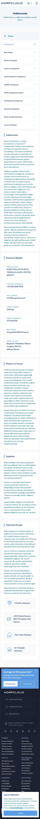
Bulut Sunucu (5, 763)
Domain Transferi (7, 743)
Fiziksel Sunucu (6, 769)
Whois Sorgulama (7, 749)
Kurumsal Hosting (26, 743)
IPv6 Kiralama (25, 770)
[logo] (12, 3)
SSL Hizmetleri (25, 783)
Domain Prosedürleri (8, 754)
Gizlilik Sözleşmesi (11, 85)
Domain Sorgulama (7, 741)
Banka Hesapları (10, 60)
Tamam (20, 813)
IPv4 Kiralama (25, 768)
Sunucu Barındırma (27, 763)
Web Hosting (25, 741)
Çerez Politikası (10, 125)
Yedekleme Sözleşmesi (13, 101)
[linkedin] (23, 731)
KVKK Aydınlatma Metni (13, 93)
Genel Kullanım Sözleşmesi (14, 76)
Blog (22, 791)
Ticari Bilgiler (5, 783)
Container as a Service (8, 771)
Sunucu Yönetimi (7, 774)
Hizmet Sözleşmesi (11, 68)
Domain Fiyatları (7, 746)
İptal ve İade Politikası (13, 117)
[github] (35, 731)
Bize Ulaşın (8, 52)
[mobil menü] (36, 3)
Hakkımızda (9, 44)
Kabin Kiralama (26, 765)
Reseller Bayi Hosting (27, 754)
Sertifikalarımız (26, 788)
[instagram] (17, 731)
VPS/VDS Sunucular (7, 761)
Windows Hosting (26, 749)
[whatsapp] (29, 731)
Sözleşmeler (5, 788)
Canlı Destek (27, 684)
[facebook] (5, 731)
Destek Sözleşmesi (11, 109)
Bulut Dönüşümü (26, 781)
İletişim (4, 791)
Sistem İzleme (25, 786)
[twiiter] (11, 731)
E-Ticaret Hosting (26, 751)
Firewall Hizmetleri (27, 773)
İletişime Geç (10, 684)
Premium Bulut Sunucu (8, 766)
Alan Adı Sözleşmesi (8, 751)
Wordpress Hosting (27, 746)
